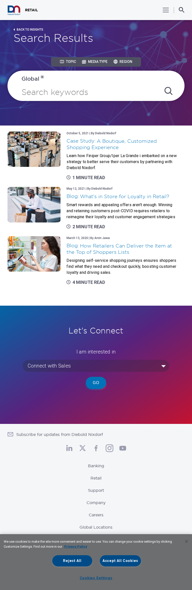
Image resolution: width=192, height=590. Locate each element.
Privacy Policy (75, 546)
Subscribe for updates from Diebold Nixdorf (59, 434)
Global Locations (96, 527)
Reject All (72, 561)
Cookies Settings (96, 578)
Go (96, 383)
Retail (96, 478)
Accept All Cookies (120, 561)
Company (96, 502)
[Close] (186, 541)
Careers (96, 514)
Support (96, 490)
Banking (96, 465)
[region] (96, 562)
